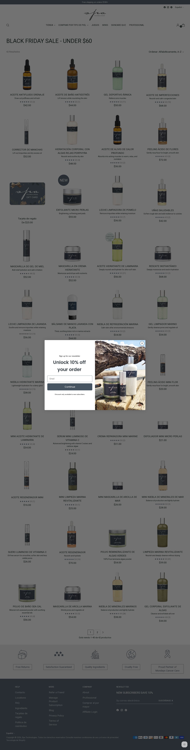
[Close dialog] (142, 343)
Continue (70, 386)
